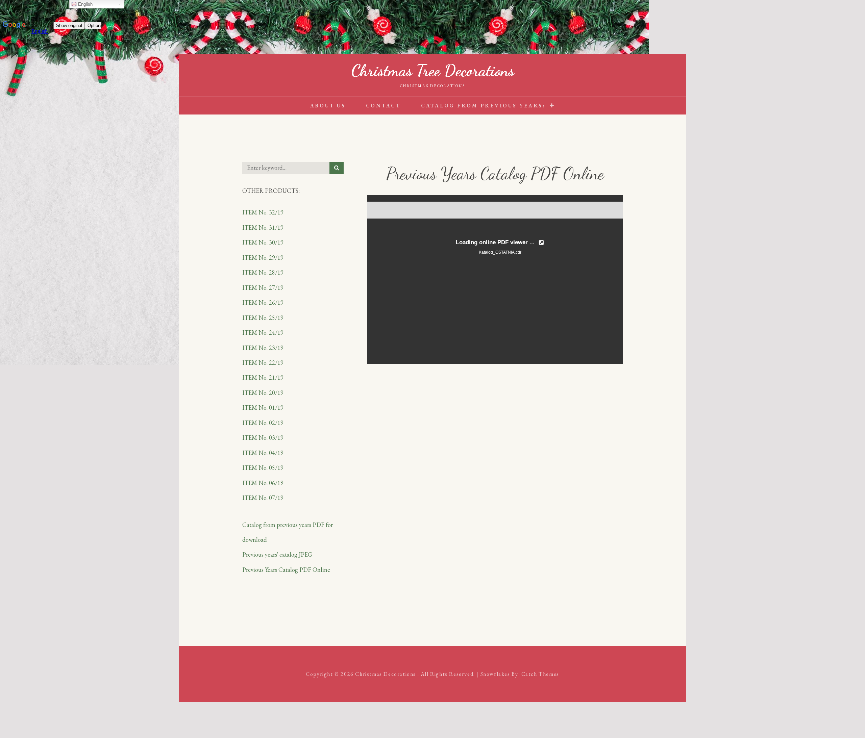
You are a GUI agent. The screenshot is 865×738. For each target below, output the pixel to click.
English (85, 4)
